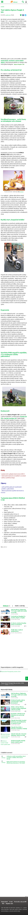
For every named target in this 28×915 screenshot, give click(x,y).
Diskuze (5, 606)
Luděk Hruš (7, 15)
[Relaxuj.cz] (14, 2)
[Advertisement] (14, 44)
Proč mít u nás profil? (20, 901)
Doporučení (4, 901)
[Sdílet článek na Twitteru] (25, 15)
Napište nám (9, 903)
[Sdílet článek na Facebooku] (23, 15)
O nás (11, 901)
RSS (3, 903)
